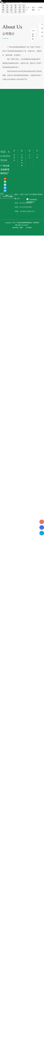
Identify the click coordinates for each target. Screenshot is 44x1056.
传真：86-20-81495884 (23, 207)
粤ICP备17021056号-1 (22, 225)
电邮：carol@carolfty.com (25, 211)
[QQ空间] (5, 187)
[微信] (5, 181)
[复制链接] (5, 190)
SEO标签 (29, 227)
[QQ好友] (5, 184)
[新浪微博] (5, 178)
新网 (21, 227)
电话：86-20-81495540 (5, 156)
